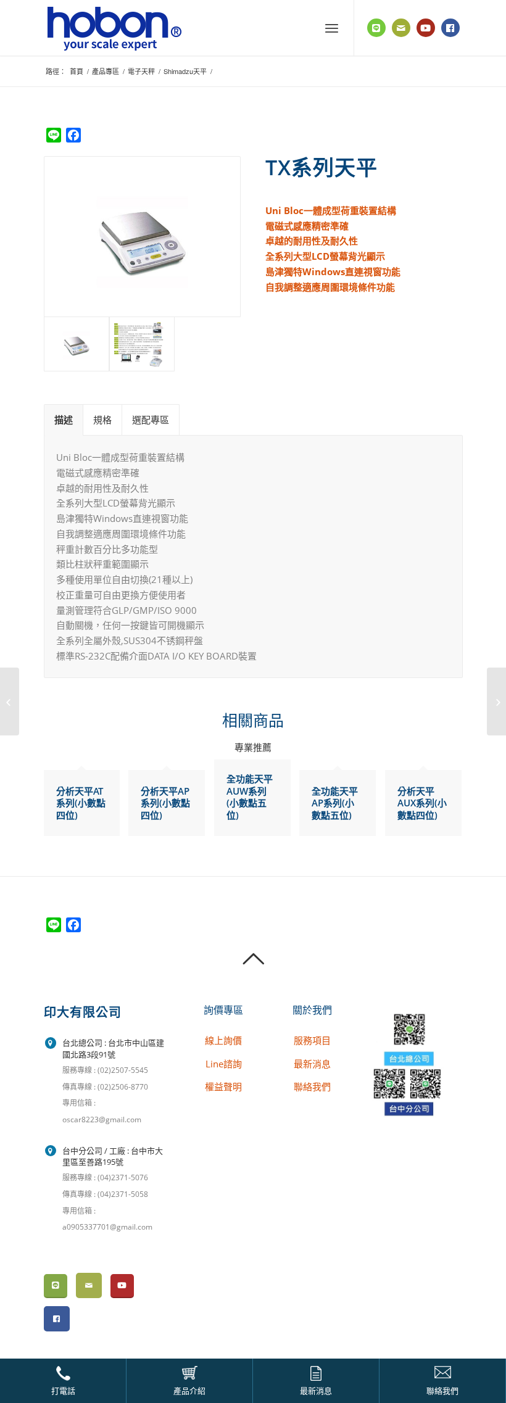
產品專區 (105, 71)
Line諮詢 (223, 1063)
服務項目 (312, 1040)
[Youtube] (426, 28)
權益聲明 (223, 1086)
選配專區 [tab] (150, 419)
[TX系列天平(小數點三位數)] (496, 701)
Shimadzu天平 (185, 71)
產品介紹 (189, 1390)
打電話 (63, 1390)
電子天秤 (141, 71)
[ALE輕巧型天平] (9, 701)
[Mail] (401, 28)
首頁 (76, 71)
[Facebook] (450, 28)
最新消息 (316, 1390)
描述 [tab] (63, 419)
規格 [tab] (102, 419)
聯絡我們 (442, 1390)
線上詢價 (223, 1040)
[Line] (376, 28)
